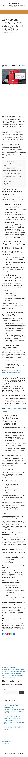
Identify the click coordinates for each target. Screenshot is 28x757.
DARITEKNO (14, 4)
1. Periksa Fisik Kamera (10, 168)
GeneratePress (14, 755)
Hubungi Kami (5, 739)
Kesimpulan (6, 183)
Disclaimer (4, 737)
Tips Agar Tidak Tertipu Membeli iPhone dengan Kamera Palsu (13, 180)
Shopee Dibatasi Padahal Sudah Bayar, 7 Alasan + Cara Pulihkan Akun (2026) (14, 722)
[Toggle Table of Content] (23, 162)
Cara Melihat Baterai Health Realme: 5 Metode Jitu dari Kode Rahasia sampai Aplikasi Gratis (14, 711)
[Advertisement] (14, 50)
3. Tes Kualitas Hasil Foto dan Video (12, 173)
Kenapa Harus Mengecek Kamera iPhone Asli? (13, 164)
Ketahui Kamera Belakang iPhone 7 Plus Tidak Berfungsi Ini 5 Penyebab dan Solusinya (14, 410)
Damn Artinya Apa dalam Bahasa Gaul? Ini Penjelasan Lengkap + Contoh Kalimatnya (12, 705)
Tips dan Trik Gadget (9, 667)
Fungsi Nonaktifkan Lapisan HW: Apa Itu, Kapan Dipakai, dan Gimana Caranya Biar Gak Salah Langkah (13, 716)
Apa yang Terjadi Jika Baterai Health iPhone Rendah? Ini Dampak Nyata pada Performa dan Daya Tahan (12, 675)
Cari (5, 689)
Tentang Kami (5, 743)
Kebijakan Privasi (6, 741)
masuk (10, 684)
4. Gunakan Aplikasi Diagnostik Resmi (14, 175)
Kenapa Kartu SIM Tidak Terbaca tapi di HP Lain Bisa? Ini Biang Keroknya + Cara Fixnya (13, 727)
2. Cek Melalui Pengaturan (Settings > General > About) (13, 171)
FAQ (5, 184)
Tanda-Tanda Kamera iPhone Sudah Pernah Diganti (14, 177)
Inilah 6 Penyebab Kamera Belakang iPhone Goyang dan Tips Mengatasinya (11, 372)
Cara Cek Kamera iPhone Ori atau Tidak (13, 167)
